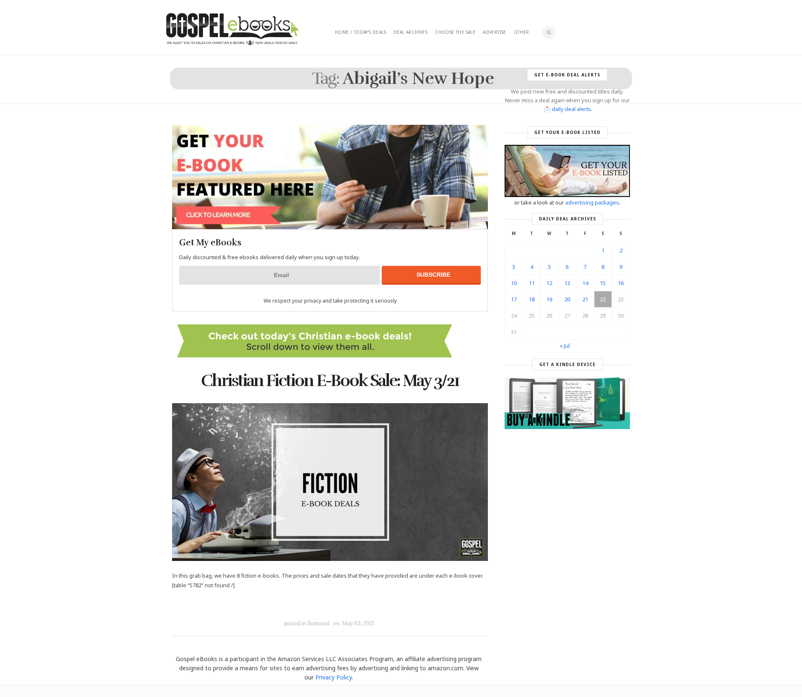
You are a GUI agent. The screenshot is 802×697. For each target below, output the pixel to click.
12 (549, 283)
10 (514, 283)
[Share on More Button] (388, 604)
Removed (318, 623)
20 (567, 299)
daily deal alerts (571, 109)
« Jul (565, 345)
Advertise (494, 32)
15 (603, 283)
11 (532, 283)
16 (621, 283)
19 (549, 299)
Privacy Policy (333, 677)
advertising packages (592, 202)
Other (521, 32)
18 (532, 299)
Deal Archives (410, 32)
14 (585, 283)
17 (514, 299)
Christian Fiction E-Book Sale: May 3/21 (330, 380)
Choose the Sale (455, 32)
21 (585, 299)
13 (567, 283)
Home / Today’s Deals (360, 32)
